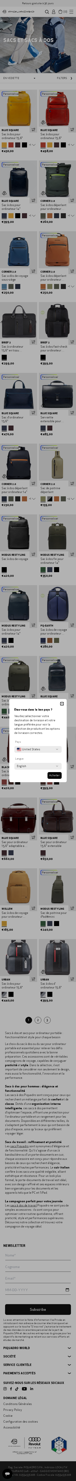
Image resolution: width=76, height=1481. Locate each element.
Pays (18, 741)
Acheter (54, 775)
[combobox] (28, 749)
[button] (62, 703)
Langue (19, 758)
